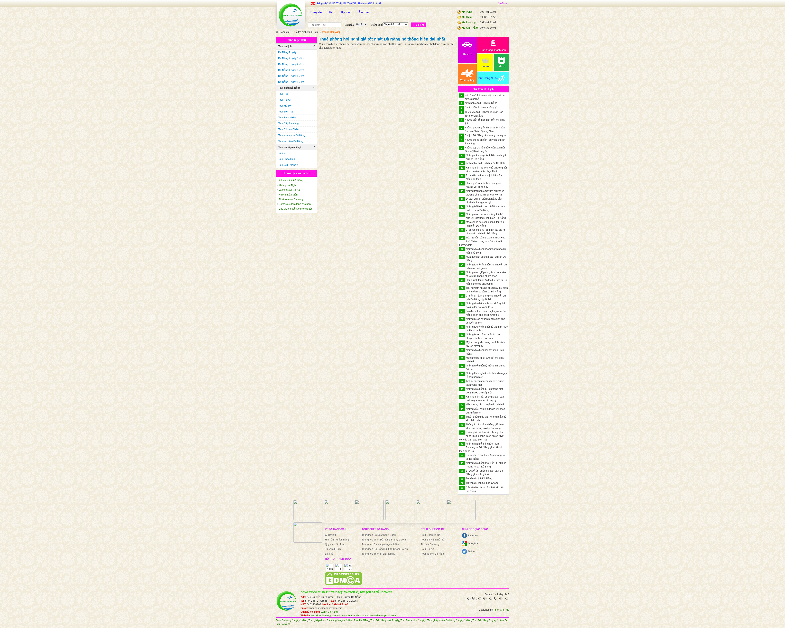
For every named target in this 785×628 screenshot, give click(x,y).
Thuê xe (467, 54)
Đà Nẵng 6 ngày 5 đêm (291, 82)
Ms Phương (468, 22)
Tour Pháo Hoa (286, 159)
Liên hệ (329, 553)
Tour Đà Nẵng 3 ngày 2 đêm (291, 620)
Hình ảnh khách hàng (337, 539)
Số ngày (349, 25)
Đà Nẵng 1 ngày (287, 52)
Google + (473, 543)
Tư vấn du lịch (333, 549)
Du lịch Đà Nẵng (430, 544)
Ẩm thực (363, 12)
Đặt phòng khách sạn (493, 50)
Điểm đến (376, 25)
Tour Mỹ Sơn (285, 105)
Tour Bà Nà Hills (287, 117)
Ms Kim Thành (470, 27)
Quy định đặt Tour (335, 544)
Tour (332, 12)
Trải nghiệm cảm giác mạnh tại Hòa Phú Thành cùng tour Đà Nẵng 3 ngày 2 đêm (482, 241)
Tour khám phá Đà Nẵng (291, 135)
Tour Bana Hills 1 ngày (412, 620)
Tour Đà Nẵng (361, 620)
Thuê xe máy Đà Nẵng (291, 199)
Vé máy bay (467, 80)
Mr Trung (467, 11)
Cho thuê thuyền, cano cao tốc (295, 208)
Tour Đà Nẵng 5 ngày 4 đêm (488, 620)
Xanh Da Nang (329, 611)
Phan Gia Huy (501, 609)
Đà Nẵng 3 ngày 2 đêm (291, 64)
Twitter (472, 551)
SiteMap (502, 3)
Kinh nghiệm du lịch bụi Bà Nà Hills (485, 163)
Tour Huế (283, 93)
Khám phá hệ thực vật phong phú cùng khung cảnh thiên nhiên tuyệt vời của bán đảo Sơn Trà (481, 436)
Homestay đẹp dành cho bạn (295, 204)
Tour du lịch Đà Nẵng (433, 553)
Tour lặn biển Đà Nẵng (290, 141)
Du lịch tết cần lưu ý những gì (481, 107)
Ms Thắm (467, 17)
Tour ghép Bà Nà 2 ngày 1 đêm (379, 535)
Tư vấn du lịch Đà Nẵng (479, 478)
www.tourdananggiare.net (325, 615)
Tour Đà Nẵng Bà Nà (432, 539)
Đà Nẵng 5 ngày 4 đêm (291, 76)
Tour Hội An (284, 99)
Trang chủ (316, 12)
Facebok (473, 535)
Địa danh (346, 12)
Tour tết (282, 153)
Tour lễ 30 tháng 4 (288, 165)
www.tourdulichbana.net (355, 615)
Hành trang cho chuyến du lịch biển (485, 404)
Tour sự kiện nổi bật (289, 147)
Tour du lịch (285, 46)
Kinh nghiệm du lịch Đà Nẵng (481, 103)
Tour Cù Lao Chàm (288, 129)
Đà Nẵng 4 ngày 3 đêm (291, 70)
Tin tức (485, 66)
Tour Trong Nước (487, 78)
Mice (501, 66)
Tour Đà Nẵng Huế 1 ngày (384, 620)
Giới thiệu (330, 535)
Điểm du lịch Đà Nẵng (291, 180)
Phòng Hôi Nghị (287, 185)
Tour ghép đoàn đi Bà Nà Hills (378, 553)
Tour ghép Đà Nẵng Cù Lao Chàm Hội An (385, 549)
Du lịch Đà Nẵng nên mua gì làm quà (485, 135)
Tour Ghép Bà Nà (430, 535)
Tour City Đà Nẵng (288, 123)
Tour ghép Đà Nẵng (289, 88)
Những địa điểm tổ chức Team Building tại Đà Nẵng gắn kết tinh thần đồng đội (480, 447)
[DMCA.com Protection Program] (343, 584)
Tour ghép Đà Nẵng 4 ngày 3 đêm (380, 544)
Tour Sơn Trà (285, 111)
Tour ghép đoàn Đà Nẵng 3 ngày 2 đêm (384, 539)
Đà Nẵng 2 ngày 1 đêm (291, 58)
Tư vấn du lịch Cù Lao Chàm (482, 483)
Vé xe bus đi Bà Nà (289, 190)
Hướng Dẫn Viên (288, 194)
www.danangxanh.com (383, 615)
